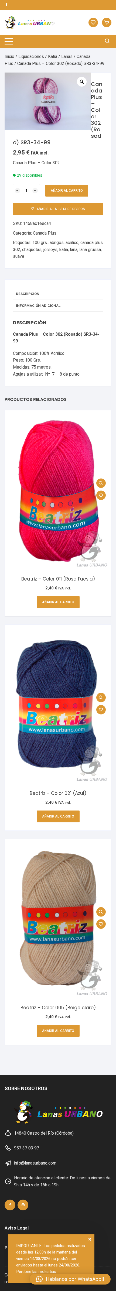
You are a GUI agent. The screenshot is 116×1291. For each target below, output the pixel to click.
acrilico (72, 242)
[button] (70, 1279)
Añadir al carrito (67, 190)
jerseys (50, 249)
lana (73, 249)
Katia (52, 56)
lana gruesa (90, 249)
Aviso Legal (17, 1228)
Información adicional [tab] (38, 305)
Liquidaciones (31, 56)
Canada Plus (44, 233)
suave (18, 256)
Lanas (67, 56)
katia (63, 249)
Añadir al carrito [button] (58, 602)
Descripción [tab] (27, 293)
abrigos (57, 242)
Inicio (9, 56)
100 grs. (40, 242)
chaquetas (32, 249)
